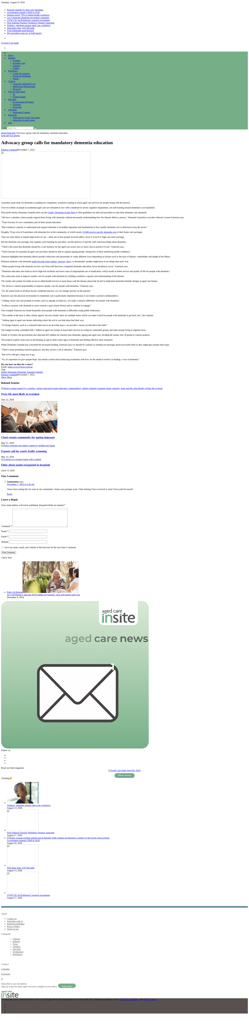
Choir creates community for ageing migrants (28, 437)
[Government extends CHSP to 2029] (58, 838)
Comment (6, 526)
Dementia (17, 107)
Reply (9, 494)
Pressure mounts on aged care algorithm (25, 10)
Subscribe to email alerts (24, 120)
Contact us (12, 918)
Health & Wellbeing (22, 76)
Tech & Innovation (16, 91)
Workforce (13, 71)
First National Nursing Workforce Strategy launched (30, 23)
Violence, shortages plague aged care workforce (28, 25)
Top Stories (15, 135)
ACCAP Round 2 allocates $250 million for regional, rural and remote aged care (43, 595)
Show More (6, 377)
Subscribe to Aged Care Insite (26, 117)
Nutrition (17, 104)
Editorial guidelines (15, 924)
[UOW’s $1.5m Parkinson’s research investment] (23, 892)
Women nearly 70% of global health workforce (28, 15)
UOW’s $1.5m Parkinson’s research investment (28, 20)
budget (4, 372)
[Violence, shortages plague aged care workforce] (23, 803)
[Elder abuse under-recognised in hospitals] (21, 459)
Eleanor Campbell (9, 149)
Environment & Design (23, 102)
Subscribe (12, 115)
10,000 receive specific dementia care (99, 232)
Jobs (10, 123)
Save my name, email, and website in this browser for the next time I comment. (40, 547)
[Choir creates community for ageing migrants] (29, 432)
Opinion (16, 66)
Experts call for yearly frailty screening (24, 451)
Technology (18, 952)
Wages (16, 78)
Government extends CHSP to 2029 (23, 12)
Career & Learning (21, 73)
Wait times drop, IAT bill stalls (20, 28)
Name (4, 531)
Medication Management (24, 86)
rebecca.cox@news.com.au (20, 367)
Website (4, 542)
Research (17, 89)
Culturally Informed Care (24, 84)
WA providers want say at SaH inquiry (24, 33)
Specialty (12, 99)
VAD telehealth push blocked (20, 30)
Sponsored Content (21, 112)
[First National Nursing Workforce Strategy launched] (23, 830)
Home (4, 133)
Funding (16, 60)
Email (4, 536)
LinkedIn (5, 969)
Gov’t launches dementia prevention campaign (28, 17)
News (10, 55)
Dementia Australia (26, 372)
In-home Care (19, 63)
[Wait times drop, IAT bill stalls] (23, 865)
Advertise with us (15, 921)
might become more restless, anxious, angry (51, 261)
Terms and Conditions (129, 999)
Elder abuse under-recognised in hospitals (25, 464)
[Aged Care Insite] (10, 43)
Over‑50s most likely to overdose (20, 394)
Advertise (12, 110)
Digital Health (19, 97)
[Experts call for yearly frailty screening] (28, 445)
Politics (16, 68)
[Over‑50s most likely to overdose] (82, 388)
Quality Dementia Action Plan (61, 212)
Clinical (11, 81)
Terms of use (13, 929)
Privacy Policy (13, 926)
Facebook (6, 974)
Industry (12, 58)
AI (14, 94)
